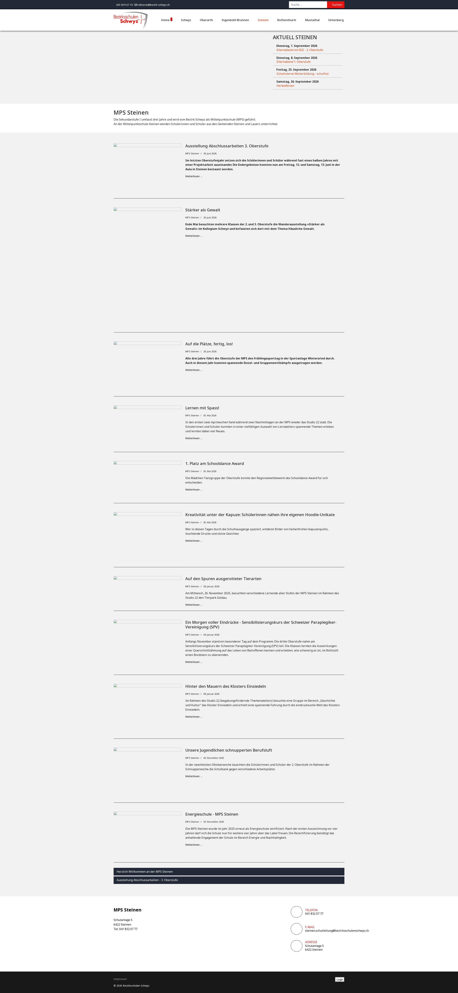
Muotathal (312, 20)
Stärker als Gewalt (202, 209)
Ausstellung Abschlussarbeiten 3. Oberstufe (226, 145)
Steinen (263, 20)
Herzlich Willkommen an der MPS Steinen (145, 872)
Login (340, 979)
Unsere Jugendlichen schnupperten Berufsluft (228, 750)
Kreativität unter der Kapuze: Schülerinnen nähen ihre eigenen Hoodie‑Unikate (260, 514)
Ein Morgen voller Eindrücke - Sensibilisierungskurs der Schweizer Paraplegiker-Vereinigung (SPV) (261, 624)
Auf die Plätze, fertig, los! (209, 343)
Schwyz (186, 20)
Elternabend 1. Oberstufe (294, 61)
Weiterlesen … (193, 176)
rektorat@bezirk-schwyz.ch (154, 4)
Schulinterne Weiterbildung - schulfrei (303, 73)
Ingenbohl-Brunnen (235, 20)
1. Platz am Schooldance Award (214, 463)
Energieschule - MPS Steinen (211, 814)
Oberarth (206, 20)
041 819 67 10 (124, 4)
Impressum (120, 979)
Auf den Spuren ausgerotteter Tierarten (223, 578)
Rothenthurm (286, 20)
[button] (449, 984)
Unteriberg (336, 20)
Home (165, 20)
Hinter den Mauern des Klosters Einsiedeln (225, 686)
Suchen (337, 5)
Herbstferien (285, 85)
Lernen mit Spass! (202, 407)
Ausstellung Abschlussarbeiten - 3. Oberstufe (147, 880)
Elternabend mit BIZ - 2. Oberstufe (300, 50)
